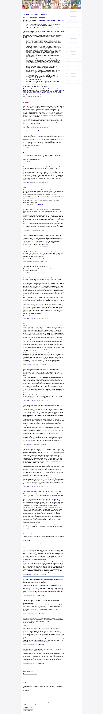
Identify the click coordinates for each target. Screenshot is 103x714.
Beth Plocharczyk (58, 90)
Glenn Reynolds (51, 88)
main (31, 14)
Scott (28, 161)
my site (43, 166)
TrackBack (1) (43, 14)
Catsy (28, 272)
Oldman (29, 147)
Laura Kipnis (26, 35)
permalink (40, 130)
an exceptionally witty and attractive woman (39, 92)
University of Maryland (53, 500)
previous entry (26, 14)
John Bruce (30, 182)
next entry (36, 14)
